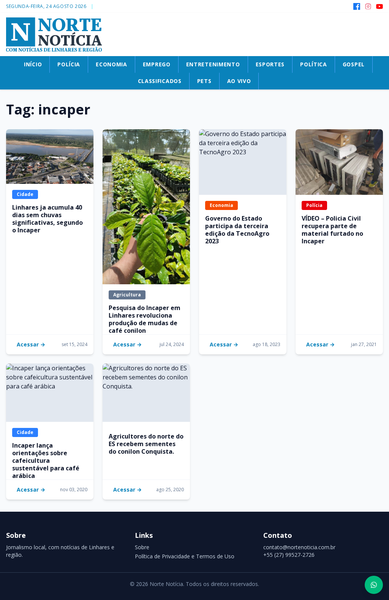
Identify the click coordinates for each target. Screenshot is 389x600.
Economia (221, 205)
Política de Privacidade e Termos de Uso (184, 556)
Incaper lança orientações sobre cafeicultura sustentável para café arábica (45, 460)
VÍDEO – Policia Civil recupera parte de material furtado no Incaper (332, 230)
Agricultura (127, 294)
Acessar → (31, 344)
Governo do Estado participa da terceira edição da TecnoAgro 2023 (237, 230)
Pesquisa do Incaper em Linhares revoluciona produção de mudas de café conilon (144, 319)
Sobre (142, 547)
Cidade (25, 194)
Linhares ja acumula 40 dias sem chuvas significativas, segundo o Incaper (47, 219)
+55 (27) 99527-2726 (289, 554)
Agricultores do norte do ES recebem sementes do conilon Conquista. (146, 443)
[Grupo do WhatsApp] (374, 585)
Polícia (314, 205)
